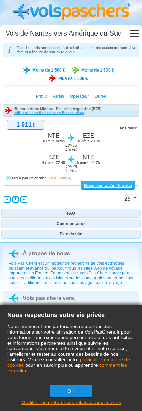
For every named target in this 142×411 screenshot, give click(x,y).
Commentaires (71, 223)
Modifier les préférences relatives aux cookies (71, 402)
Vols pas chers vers (48, 298)
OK (71, 391)
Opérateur (79, 96)
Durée (100, 96)
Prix (39, 96)
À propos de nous (46, 253)
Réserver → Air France (108, 185)
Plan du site (71, 234)
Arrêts (58, 96)
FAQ (71, 213)
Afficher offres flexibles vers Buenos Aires (49, 113)
